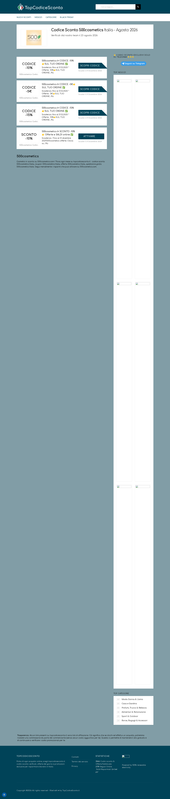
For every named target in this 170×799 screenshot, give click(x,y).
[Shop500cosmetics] (34, 37)
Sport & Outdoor (127, 716)
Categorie (51, 17)
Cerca (138, 7)
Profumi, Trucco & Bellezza (132, 708)
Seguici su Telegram (135, 63)
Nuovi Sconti (24, 17)
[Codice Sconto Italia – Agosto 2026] (40, 7)
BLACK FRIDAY (66, 17)
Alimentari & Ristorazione (131, 712)
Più (52, 73)
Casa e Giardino (127, 704)
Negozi (38, 17)
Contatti (75, 757)
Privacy (75, 766)
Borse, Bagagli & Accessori (132, 721)
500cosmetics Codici (28, 74)
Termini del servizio (80, 762)
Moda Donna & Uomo (130, 699)
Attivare (90, 136)
